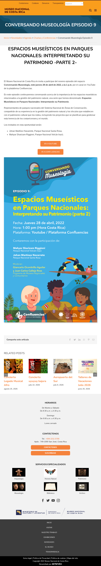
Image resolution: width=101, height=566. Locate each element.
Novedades (49, 542)
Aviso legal (27, 558)
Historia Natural (50, 479)
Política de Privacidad (41, 558)
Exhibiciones (49, 537)
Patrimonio (82, 479)
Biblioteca (50, 493)
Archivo (82, 493)
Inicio (49, 523)
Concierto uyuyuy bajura (38, 366)
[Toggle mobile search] (90, 10)
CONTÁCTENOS (50, 447)
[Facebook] (42, 500)
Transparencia (52, 552)
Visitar (49, 528)
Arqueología (18, 479)
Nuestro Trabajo (49, 532)
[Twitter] (48, 500)
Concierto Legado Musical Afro (13, 366)
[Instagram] (58, 500)
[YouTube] (53, 500)
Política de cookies (58, 558)
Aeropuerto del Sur (62, 366)
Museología (18, 493)
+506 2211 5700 (52, 439)
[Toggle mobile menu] (95, 10)
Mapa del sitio (72, 558)
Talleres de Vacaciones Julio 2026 (87, 366)
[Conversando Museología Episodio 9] (50, 158)
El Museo (49, 547)
